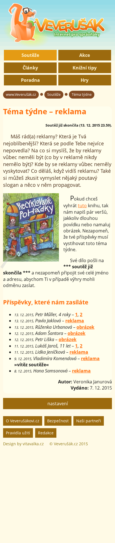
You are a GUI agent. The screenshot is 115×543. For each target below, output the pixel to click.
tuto (82, 205)
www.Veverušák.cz (21, 94)
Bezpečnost (58, 420)
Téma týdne (82, 94)
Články (30, 68)
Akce (84, 55)
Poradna (30, 80)
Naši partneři (88, 420)
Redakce (46, 432)
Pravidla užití (18, 432)
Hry (84, 80)
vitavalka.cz (33, 443)
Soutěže (30, 55)
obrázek (85, 327)
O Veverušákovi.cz (22, 420)
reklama (74, 321)
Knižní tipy (85, 68)
